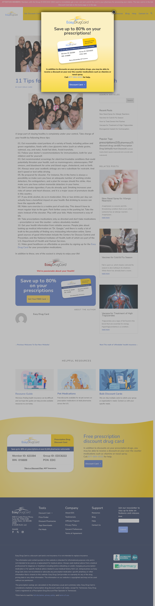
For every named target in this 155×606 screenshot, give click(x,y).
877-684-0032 (75, 77)
